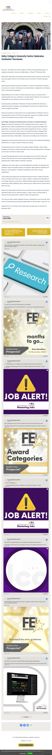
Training (30, 13)
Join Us (13, 13)
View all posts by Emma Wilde (11, 222)
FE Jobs (46, 13)
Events (22, 13)
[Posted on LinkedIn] (46, 242)
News (38, 13)
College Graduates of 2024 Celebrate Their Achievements (39, 231)
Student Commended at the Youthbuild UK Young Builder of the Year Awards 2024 (13, 232)
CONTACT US (24, 740)
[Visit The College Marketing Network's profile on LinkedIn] (6, 243)
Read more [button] (7, 248)
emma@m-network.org (34, 737)
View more (42, 751)
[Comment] (7, 296)
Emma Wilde (15, 53)
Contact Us (47, 16)
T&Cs (30, 740)
